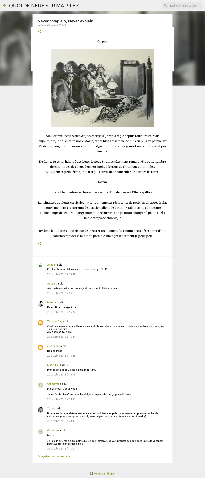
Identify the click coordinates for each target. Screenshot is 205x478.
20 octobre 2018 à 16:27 (61, 312)
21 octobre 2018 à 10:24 (61, 448)
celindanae (53, 346)
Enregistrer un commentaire (54, 456)
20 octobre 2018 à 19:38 (61, 399)
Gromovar (53, 383)
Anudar (51, 264)
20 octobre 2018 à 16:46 (61, 355)
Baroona (52, 302)
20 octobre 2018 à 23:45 (61, 421)
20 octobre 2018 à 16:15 (61, 293)
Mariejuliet (53, 364)
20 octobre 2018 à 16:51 (61, 374)
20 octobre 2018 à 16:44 (61, 336)
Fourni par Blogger (104, 473)
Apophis (52, 283)
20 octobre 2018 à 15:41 (61, 274)
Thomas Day (54, 321)
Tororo (51, 408)
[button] (39, 31)
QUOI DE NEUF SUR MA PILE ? (44, 5)
